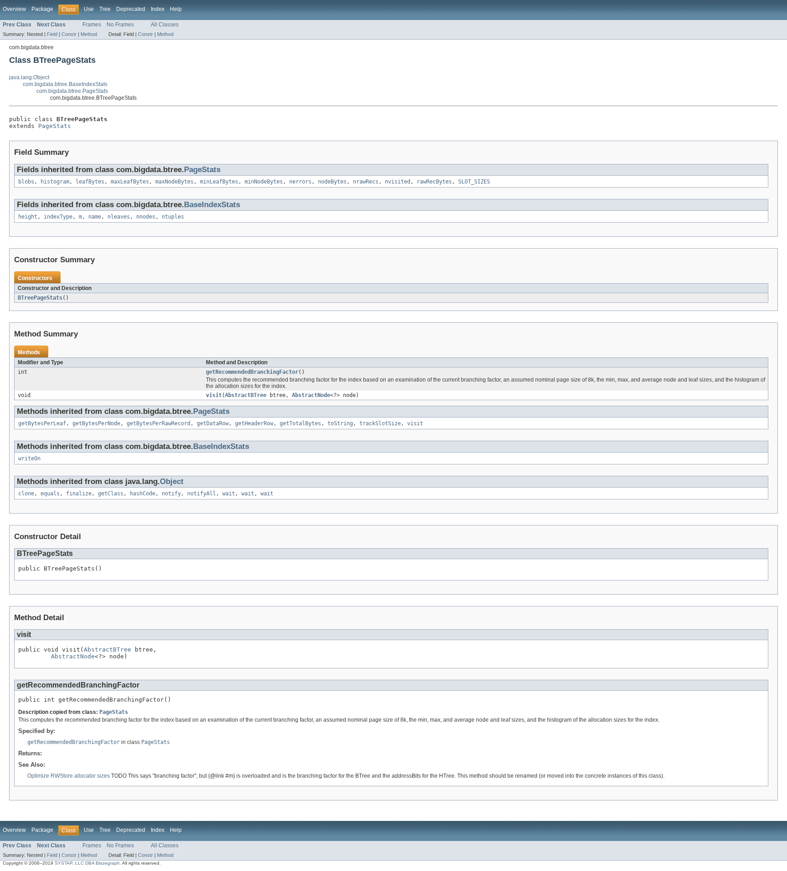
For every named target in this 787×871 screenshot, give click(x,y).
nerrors (300, 181)
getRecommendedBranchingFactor (252, 372)
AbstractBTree (245, 395)
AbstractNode (311, 395)
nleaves (118, 217)
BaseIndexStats (212, 204)
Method (89, 34)
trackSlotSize (380, 423)
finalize (79, 493)
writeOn (29, 458)
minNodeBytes (264, 181)
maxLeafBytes (130, 181)
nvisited (397, 181)
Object (172, 481)
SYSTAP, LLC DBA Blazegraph (87, 863)
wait (228, 493)
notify (171, 493)
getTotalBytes (300, 423)
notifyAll (201, 493)
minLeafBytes (219, 181)
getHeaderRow (254, 423)
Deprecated (130, 9)
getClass (110, 493)
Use (89, 9)
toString (340, 423)
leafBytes (90, 181)
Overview (14, 9)
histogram (55, 181)
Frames (91, 24)
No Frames (120, 24)
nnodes (145, 217)
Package (42, 9)
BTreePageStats (40, 298)
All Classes (165, 24)
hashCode (142, 493)
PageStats (54, 125)
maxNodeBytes (174, 181)
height (27, 217)
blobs (26, 181)
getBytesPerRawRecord (158, 423)
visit (214, 395)
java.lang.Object (29, 77)
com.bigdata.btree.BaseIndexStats (65, 84)
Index (157, 9)
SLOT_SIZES (474, 181)
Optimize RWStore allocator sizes (69, 776)
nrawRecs (365, 181)
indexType (58, 217)
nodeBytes (332, 181)
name (94, 217)
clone (26, 493)
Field (52, 34)
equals (50, 493)
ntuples (173, 217)
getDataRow (213, 423)
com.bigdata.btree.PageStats (72, 91)
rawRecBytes (434, 181)
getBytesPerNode (96, 423)
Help (176, 9)
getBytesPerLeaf (42, 423)
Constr (69, 34)
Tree (105, 9)
